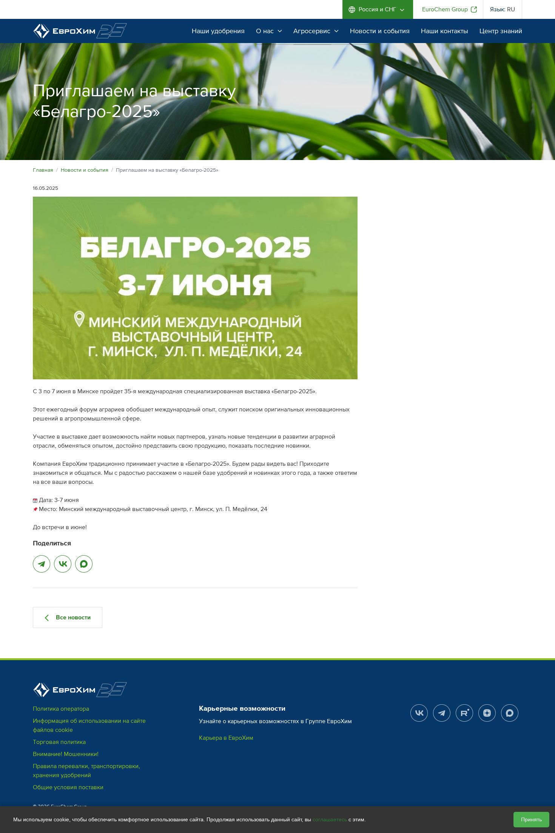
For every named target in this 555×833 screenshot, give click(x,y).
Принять (531, 819)
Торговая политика (59, 742)
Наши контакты (444, 31)
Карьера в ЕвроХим (226, 738)
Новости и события (380, 31)
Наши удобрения (218, 31)
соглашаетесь (330, 819)
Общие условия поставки (68, 787)
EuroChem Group (445, 9)
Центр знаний (500, 31)
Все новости (72, 617)
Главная (43, 170)
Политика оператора (61, 709)
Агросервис (311, 31)
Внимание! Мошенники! (66, 754)
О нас (265, 31)
